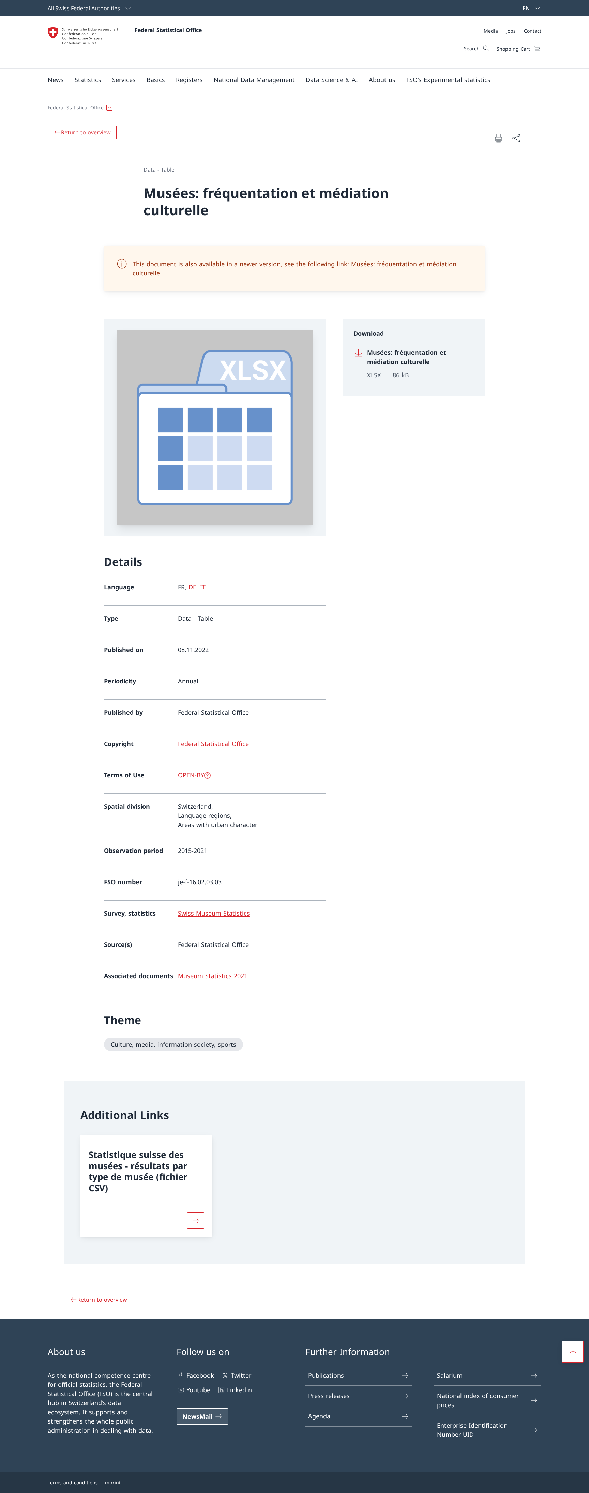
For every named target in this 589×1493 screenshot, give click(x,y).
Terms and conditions (73, 1482)
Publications (326, 1375)
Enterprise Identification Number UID (472, 1430)
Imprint (112, 1482)
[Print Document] (498, 138)
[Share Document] (516, 138)
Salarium (450, 1375)
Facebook (200, 1375)
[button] (55, 80)
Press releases (329, 1396)
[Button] (195, 1220)
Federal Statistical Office (168, 30)
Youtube (198, 1390)
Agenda (319, 1416)
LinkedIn (239, 1390)
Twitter (241, 1375)
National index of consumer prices (478, 1400)
